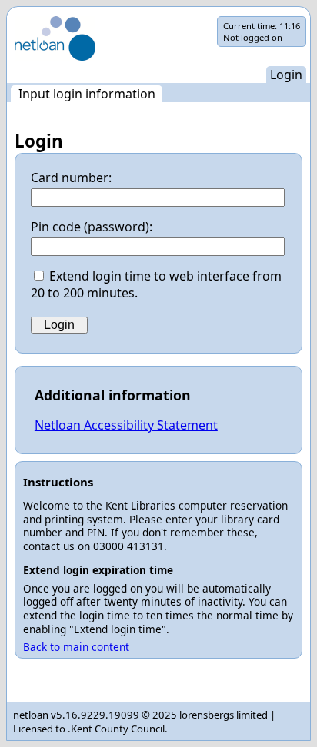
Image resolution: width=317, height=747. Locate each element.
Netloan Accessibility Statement (126, 425)
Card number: (71, 177)
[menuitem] (86, 93)
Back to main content (76, 646)
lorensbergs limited (223, 715)
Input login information (86, 93)
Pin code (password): (91, 226)
